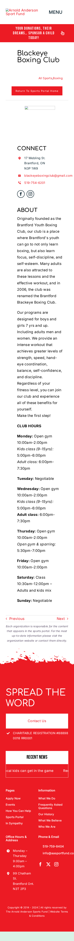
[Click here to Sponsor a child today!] (37, 33)
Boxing (58, 78)
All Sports (45, 78)
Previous (16, 619)
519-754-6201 (34, 183)
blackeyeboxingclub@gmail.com (48, 175)
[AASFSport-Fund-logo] (26, 10)
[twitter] (48, 864)
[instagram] (30, 194)
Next (61, 619)
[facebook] (21, 194)
